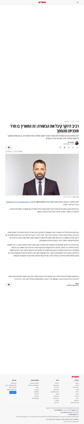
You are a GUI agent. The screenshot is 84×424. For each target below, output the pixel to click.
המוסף (57, 394)
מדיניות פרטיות (12, 387)
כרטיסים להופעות (75, 402)
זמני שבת (36, 396)
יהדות (77, 398)
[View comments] (8, 147)
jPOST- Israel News (33, 385)
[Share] (77, 147)
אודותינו (57, 400)
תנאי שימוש (13, 383)
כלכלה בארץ (76, 387)
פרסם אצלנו (56, 385)
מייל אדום (56, 387)
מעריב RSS (56, 389)
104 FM (37, 394)
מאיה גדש (71, 142)
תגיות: (77, 283)
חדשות (77, 383)
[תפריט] (80, 2)
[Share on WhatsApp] (64, 147)
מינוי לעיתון (56, 396)
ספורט (77, 389)
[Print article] (60, 147)
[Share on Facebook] (73, 147)
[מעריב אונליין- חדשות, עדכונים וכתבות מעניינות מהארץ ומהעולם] (42, 2)
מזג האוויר (76, 400)
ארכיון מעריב (56, 398)
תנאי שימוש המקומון (11, 389)
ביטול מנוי (56, 402)
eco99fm (36, 392)
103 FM (37, 389)
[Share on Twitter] (68, 147)
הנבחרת (77, 396)
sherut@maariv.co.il (67, 412)
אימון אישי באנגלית (34, 383)
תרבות (72, 121)
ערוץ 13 (69, 285)
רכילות (77, 392)
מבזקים (77, 385)
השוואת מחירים (35, 398)
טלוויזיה (67, 121)
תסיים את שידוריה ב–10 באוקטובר (17, 202)
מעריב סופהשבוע (55, 392)
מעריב (77, 121)
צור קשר (57, 383)
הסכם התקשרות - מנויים (10, 385)
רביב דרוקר (75, 285)
